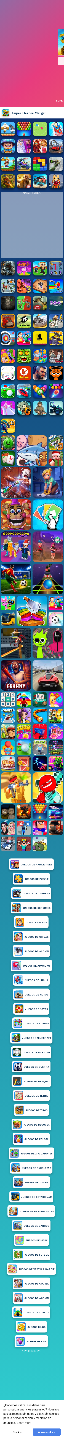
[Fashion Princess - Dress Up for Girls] (8, 414)
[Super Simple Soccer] (40, 134)
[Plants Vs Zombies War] (24, 309)
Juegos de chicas (37, 937)
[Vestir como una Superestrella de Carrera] (24, 152)
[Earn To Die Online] (8, 326)
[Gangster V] (24, 187)
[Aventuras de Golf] (8, 396)
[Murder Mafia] (56, 361)
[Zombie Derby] (40, 326)
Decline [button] (17, 1432)
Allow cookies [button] (46, 1432)
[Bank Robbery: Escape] (56, 326)
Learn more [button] (24, 1422)
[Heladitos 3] (24, 291)
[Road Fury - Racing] (40, 187)
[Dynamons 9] (56, 344)
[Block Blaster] (40, 169)
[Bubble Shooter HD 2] (56, 396)
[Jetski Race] (24, 396)
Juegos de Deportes (37, 908)
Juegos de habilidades (36, 864)
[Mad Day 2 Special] (24, 169)
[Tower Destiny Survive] (8, 379)
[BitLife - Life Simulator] (24, 379)
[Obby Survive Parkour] (24, 344)
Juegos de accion (37, 951)
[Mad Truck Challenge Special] (56, 414)
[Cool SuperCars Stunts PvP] (56, 152)
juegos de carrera (36, 893)
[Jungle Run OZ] (24, 361)
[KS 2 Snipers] (56, 169)
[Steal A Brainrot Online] (40, 274)
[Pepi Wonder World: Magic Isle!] (8, 361)
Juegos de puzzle (37, 879)
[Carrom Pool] (40, 291)
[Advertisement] (32, 1385)
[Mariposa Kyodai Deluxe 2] (56, 274)
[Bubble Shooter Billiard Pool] (40, 396)
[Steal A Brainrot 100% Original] (24, 274)
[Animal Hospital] (56, 187)
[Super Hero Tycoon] (56, 134)
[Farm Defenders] (8, 187)
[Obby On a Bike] (56, 291)
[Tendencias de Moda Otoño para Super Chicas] (40, 152)
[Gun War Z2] (40, 309)
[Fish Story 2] (40, 361)
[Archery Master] (8, 344)
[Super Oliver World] (8, 169)
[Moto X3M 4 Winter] (8, 291)
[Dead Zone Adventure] (8, 309)
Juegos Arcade (36, 922)
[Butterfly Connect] (56, 309)
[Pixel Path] (40, 344)
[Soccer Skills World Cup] (24, 326)
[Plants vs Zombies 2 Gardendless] (24, 414)
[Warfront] (8, 274)
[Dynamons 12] (8, 431)
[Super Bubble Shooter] (24, 134)
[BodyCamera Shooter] (40, 414)
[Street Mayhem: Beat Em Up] (40, 379)
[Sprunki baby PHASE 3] (56, 379)
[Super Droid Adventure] (8, 134)
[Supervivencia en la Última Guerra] (8, 152)
